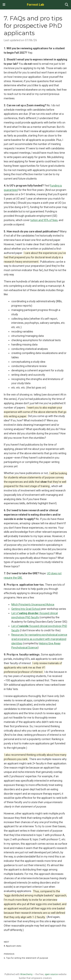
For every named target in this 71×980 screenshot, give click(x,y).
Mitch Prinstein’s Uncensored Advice (32, 604)
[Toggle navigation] (4, 4)
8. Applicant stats (12, 946)
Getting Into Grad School (25, 608)
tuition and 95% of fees (44, 220)
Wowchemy (26, 974)
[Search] (66, 5)
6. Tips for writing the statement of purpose (26, 958)
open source (51, 974)
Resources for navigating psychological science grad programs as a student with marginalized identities (39, 639)
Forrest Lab (35, 4)
